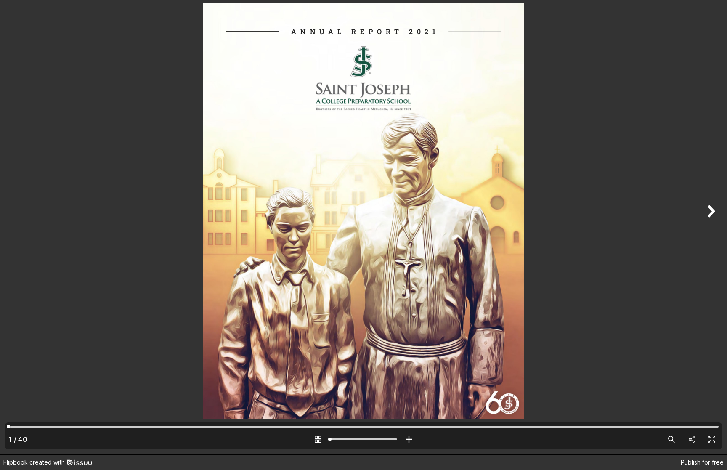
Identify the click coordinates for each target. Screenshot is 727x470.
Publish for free (702, 462)
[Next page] (710, 227)
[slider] (363, 439)
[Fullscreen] (711, 439)
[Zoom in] (409, 439)
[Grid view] (318, 439)
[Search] (671, 439)
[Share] (691, 439)
